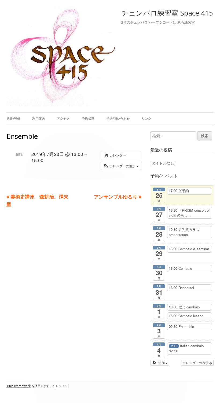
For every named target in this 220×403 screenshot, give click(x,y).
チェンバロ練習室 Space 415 (167, 13)
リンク (146, 118)
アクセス (63, 118)
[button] (121, 166)
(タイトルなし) (163, 163)
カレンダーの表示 (196, 362)
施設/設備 (13, 118)
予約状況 (88, 118)
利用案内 (38, 118)
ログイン (62, 386)
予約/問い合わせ (118, 118)
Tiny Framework (18, 386)
